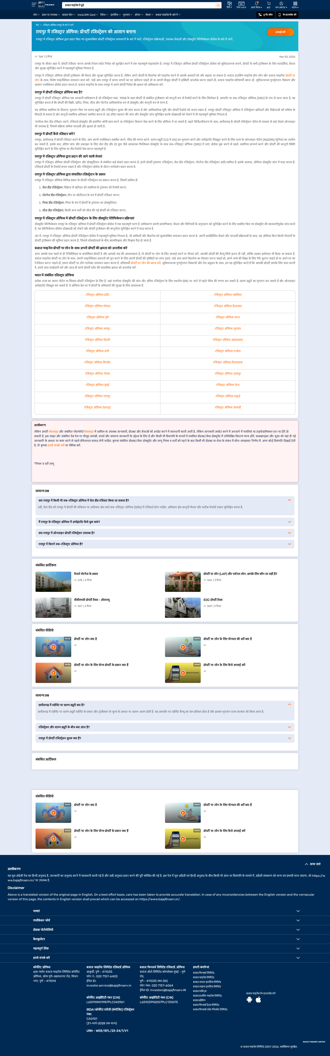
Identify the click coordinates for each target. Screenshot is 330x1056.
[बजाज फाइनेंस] (46, 5)
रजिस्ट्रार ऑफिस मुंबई (97, 385)
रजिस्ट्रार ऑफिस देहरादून (97, 407)
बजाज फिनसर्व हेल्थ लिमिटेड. (206, 1005)
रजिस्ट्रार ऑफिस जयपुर (97, 328)
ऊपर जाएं (315, 864)
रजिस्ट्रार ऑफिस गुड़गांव (228, 328)
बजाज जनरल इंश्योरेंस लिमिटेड (207, 982)
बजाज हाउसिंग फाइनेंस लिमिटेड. (207, 995)
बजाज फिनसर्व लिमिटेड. (204, 972)
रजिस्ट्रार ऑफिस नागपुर (97, 396)
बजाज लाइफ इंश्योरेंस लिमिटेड (207, 986)
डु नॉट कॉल (268, 14)
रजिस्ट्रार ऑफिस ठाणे (97, 351)
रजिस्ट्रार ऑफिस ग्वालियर (228, 295)
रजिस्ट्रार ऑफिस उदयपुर (228, 373)
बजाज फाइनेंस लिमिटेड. (204, 977)
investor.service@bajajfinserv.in (109, 985)
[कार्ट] (269, 3)
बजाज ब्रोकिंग (199, 1000)
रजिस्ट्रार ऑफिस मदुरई (228, 396)
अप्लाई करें (281, 32)
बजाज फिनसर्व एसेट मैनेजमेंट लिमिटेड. (210, 1009)
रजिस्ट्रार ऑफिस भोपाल (97, 306)
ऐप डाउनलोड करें (289, 14)
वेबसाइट (53, 431)
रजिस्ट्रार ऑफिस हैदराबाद (228, 306)
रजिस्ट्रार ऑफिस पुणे (98, 317)
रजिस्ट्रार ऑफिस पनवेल (228, 351)
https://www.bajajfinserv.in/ (159, 899)
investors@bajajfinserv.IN (168, 990)
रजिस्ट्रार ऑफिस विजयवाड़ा (228, 362)
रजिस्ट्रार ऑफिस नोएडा (97, 373)
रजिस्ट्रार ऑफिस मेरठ (227, 385)
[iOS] (258, 1000)
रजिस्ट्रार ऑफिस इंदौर (97, 295)
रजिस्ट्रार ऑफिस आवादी (228, 407)
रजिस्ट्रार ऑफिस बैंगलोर (97, 362)
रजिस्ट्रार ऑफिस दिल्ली (97, 340)
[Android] (249, 1000)
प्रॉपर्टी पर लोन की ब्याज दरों (146, 263)
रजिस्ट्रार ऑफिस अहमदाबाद (228, 340)
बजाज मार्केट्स (199, 991)
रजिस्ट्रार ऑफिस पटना (228, 317)
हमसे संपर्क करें (56, 445)
